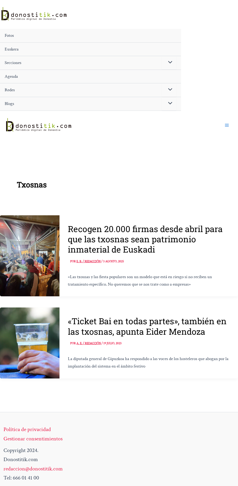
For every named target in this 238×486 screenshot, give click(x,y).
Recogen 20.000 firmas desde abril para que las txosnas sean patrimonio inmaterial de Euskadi (145, 239)
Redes (10, 90)
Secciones (13, 63)
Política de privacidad (27, 429)
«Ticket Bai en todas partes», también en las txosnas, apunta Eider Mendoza (147, 326)
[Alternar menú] (169, 63)
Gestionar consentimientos (33, 438)
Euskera (12, 49)
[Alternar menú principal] (226, 125)
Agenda (11, 76)
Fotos (9, 35)
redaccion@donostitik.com (33, 468)
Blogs (9, 104)
